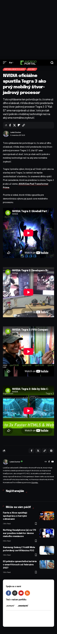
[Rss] (27, 593)
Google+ (34, 482)
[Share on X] (14, 125)
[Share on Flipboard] (19, 125)
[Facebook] (49, 462)
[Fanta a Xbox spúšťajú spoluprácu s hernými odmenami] (46, 515)
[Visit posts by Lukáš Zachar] (6, 134)
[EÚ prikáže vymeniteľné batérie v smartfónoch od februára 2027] (46, 564)
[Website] (45, 462)
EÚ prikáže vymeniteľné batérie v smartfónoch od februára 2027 (20, 564)
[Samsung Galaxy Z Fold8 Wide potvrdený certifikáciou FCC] (46, 550)
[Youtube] (21, 593)
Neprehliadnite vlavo (14, 69)
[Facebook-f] (8, 593)
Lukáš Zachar (15, 132)
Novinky (32, 69)
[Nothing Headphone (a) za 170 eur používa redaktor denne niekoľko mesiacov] (46, 533)
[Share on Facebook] (10, 125)
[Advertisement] (28, 29)
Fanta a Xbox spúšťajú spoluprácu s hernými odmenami (15, 516)
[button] (5, 62)
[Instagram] (14, 593)
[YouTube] (52, 462)
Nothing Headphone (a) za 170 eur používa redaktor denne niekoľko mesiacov (19, 533)
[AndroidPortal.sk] (28, 62)
